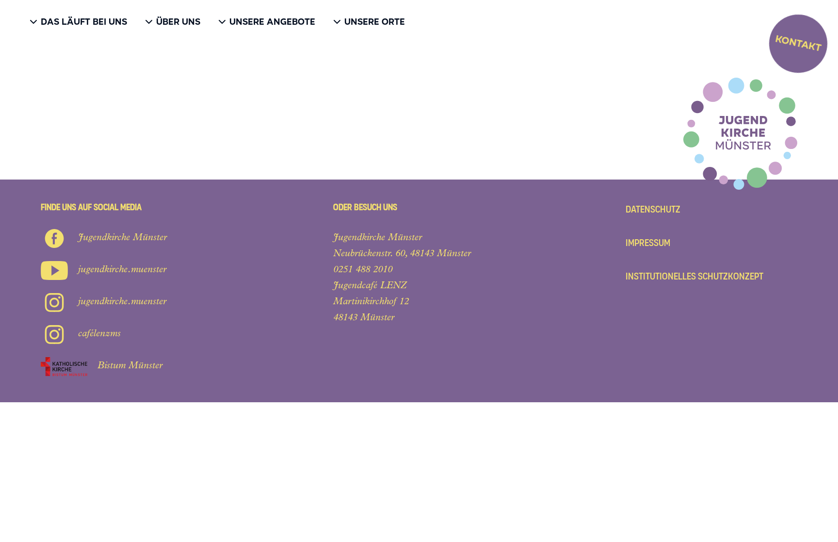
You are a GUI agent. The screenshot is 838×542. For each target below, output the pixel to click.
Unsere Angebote (272, 22)
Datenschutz (653, 209)
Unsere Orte (374, 22)
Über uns (178, 22)
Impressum (648, 242)
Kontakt (798, 43)
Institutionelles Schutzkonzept (694, 276)
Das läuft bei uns (84, 22)
